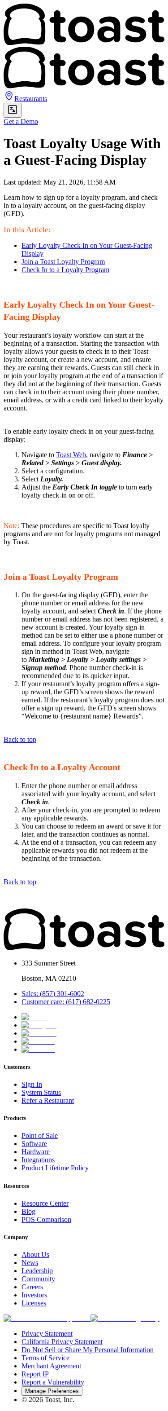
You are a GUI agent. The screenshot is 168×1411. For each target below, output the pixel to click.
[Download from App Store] (47, 1318)
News (30, 1262)
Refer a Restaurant (48, 1100)
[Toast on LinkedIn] (38, 1041)
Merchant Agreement (51, 1366)
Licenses (34, 1303)
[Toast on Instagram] (39, 1025)
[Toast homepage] (84, 948)
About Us (35, 1254)
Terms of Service (45, 1358)
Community (38, 1279)
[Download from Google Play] (124, 1318)
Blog (28, 1211)
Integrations (38, 1160)
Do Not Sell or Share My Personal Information (88, 1350)
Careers (32, 1287)
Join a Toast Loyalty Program (63, 261)
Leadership (37, 1270)
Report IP (35, 1374)
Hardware (36, 1151)
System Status (41, 1092)
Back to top (20, 739)
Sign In (32, 1084)
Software (34, 1143)
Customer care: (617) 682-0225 (66, 1001)
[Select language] (13, 110)
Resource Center (45, 1203)
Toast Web (71, 455)
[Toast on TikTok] (35, 1017)
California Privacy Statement (62, 1341)
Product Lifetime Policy (55, 1168)
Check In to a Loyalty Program (65, 269)
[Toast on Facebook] (39, 1033)
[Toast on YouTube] (38, 1049)
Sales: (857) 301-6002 (53, 993)
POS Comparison (46, 1219)
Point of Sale (40, 1135)
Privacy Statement (47, 1333)
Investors (34, 1295)
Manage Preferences (52, 1391)
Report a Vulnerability (53, 1382)
